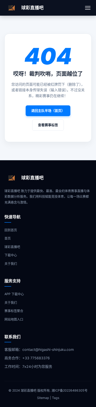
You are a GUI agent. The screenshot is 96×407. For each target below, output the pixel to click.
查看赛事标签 (48, 125)
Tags (55, 398)
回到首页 (10, 230)
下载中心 (10, 255)
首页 (7, 238)
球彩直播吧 (12, 247)
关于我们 (10, 263)
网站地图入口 (13, 319)
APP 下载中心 (14, 294)
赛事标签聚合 (13, 311)
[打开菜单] (88, 8)
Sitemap (43, 398)
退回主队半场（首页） (48, 111)
